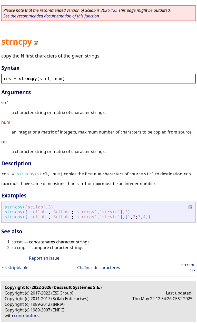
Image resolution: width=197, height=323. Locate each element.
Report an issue (44, 258)
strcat (17, 242)
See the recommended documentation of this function (51, 16)
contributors (26, 315)
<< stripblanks (15, 267)
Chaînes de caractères (98, 267)
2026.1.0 (108, 10)
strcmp (18, 247)
